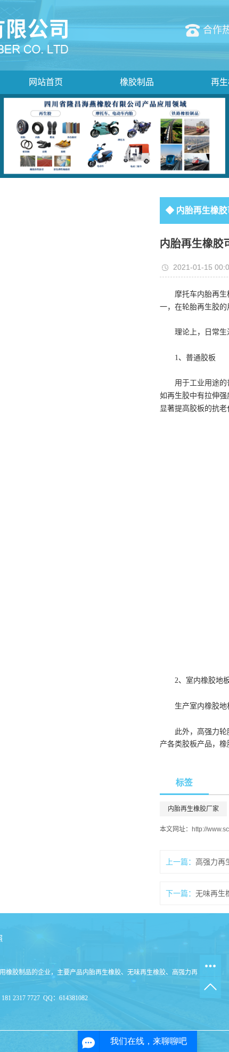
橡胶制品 (137, 82)
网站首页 (46, 82)
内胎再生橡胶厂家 (193, 809)
